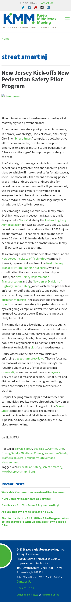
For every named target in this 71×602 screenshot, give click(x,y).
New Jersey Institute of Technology (25, 258)
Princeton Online (50, 594)
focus (23, 220)
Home (5, 38)
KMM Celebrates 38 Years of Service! (26, 499)
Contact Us (46, 3)
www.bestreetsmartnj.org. (19, 471)
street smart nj (52, 467)
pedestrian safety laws (29, 358)
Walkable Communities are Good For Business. (34, 492)
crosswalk (8, 372)
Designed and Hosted (27, 594)
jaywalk (55, 372)
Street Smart (23, 138)
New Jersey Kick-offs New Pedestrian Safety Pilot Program (35, 79)
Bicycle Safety (23, 448)
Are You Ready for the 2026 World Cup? (27, 512)
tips (33, 347)
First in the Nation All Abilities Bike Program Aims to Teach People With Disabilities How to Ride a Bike (35, 521)
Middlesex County (32, 453)
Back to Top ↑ (26, 588)
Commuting (56, 448)
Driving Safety (11, 453)
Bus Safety (40, 448)
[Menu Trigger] (67, 19)
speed (5, 304)
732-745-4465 (27, 3)
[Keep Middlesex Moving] (29, 20)
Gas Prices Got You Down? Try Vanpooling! (30, 505)
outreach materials (14, 300)
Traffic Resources (12, 458)
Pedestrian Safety (55, 453)
